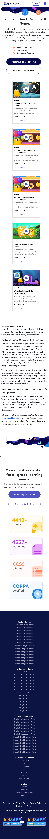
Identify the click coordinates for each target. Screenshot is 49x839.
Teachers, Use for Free (23, 70)
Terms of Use (9, 803)
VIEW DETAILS (19, 120)
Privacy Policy (22, 803)
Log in (36, 3)
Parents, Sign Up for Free (24, 62)
